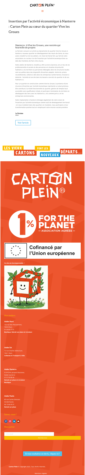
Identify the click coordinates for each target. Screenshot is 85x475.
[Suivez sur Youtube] (18, 421)
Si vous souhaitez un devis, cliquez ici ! (42, 453)
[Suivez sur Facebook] (6, 421)
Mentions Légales (41, 473)
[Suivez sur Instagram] (10, 421)
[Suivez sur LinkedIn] (14, 421)
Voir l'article (23, 122)
